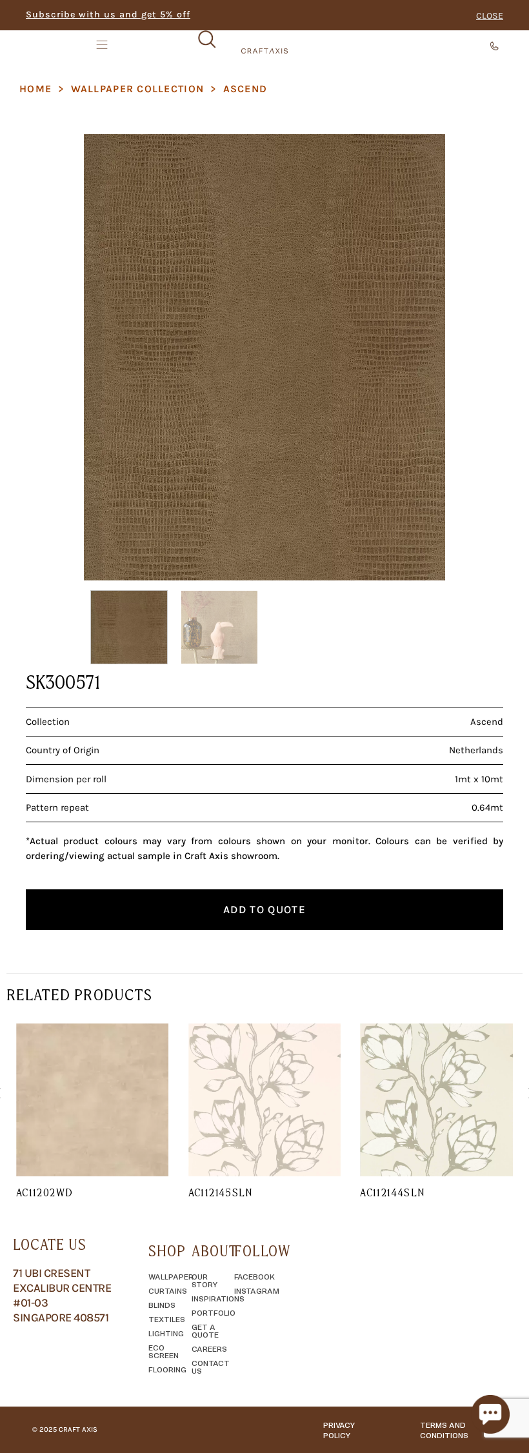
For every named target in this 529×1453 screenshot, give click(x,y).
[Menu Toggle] (103, 44)
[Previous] (107, 357)
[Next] (422, 357)
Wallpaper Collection (138, 89)
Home (35, 89)
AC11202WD (44, 1192)
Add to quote (264, 909)
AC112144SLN (392, 1192)
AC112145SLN (220, 1192)
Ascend (245, 89)
